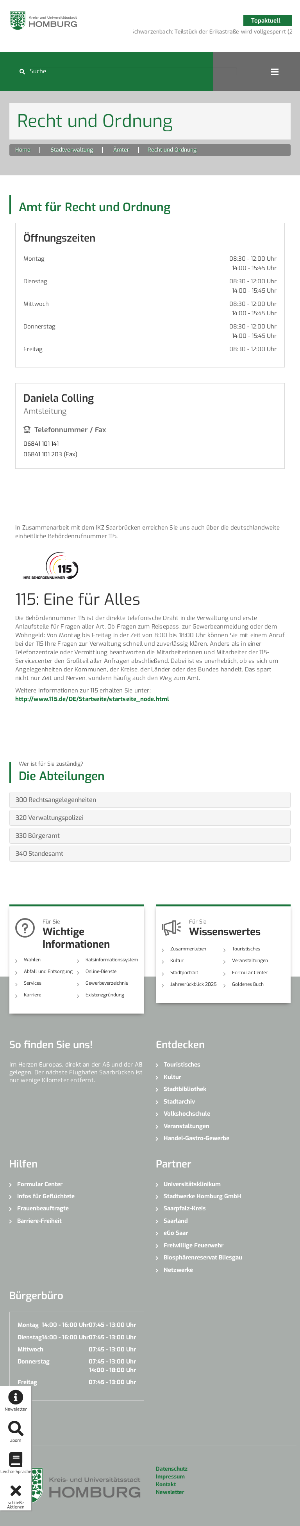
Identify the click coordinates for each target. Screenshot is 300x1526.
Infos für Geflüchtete (46, 1196)
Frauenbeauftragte (43, 1208)
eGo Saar (176, 1233)
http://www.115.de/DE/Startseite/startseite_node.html (92, 699)
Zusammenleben (188, 949)
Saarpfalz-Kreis (185, 1208)
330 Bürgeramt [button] (38, 836)
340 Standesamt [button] (39, 854)
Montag (34, 259)
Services (32, 983)
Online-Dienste (101, 971)
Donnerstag (39, 326)
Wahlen (32, 960)
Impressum (170, 1476)
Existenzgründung (105, 995)
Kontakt (166, 1484)
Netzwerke (178, 1270)
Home (22, 150)
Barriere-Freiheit (39, 1221)
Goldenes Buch (248, 984)
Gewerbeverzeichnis (107, 983)
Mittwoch (36, 304)
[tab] (150, 799)
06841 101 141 (41, 444)
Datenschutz (172, 1469)
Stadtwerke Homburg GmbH (202, 1196)
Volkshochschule (187, 1114)
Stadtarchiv (179, 1102)
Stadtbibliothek (185, 1089)
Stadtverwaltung (72, 150)
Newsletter (170, 1492)
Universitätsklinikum (192, 1184)
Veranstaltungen (250, 960)
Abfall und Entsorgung (48, 971)
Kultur (177, 960)
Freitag (33, 349)
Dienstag (35, 281)
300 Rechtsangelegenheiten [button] (56, 800)
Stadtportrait (184, 973)
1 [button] (207, 33)
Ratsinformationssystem (112, 960)
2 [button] (218, 33)
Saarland (176, 1221)
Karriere (32, 995)
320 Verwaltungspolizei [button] (50, 818)
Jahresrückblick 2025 (193, 984)
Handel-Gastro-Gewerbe (196, 1138)
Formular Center (250, 973)
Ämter (121, 150)
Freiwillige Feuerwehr (193, 1245)
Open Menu (274, 71)
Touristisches (246, 949)
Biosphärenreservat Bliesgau (203, 1257)
